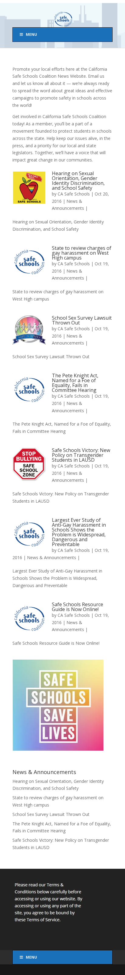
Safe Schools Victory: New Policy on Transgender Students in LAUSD (81, 455)
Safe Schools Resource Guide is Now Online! (77, 607)
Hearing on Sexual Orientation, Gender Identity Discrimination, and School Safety (78, 180)
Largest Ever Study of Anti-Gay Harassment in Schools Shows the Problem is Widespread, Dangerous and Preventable (79, 532)
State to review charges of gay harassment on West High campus (81, 253)
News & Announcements (51, 557)
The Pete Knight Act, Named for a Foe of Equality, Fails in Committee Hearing (75, 382)
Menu (31, 34)
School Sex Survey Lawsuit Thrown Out (82, 320)
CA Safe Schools (74, 194)
